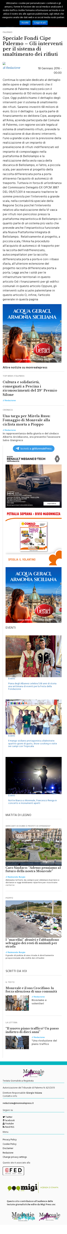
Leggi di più (40, 23)
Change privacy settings (15, 1157)
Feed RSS (9, 1127)
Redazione (8, 1153)
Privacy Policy (10, 1140)
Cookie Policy (9, 1144)
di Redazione (11, 68)
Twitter (8, 1117)
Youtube (9, 1124)
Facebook (9, 1121)
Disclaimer (8, 1149)
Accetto (25, 23)
